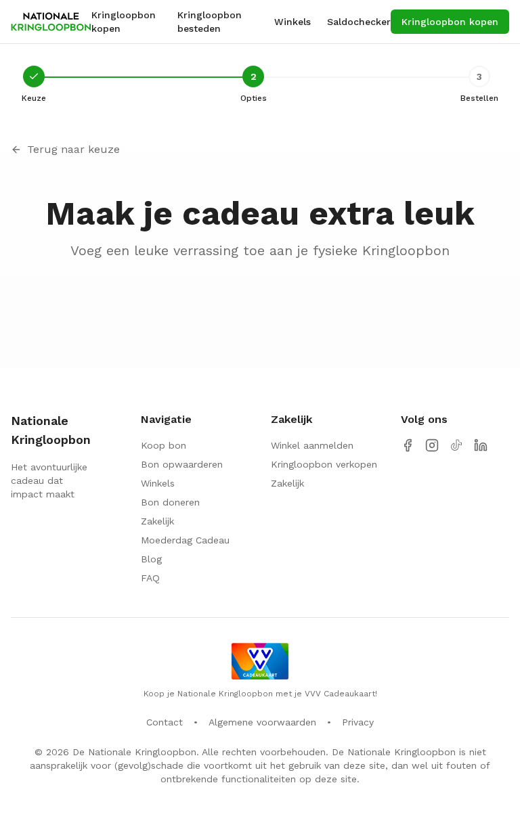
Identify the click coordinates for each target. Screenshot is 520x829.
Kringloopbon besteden (209, 21)
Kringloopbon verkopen (324, 464)
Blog (151, 559)
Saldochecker (359, 21)
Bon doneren (170, 502)
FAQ (150, 578)
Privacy (358, 722)
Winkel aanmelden (312, 445)
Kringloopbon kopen (123, 21)
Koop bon (163, 445)
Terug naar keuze (73, 149)
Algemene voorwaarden (262, 722)
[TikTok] (456, 445)
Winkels (292, 21)
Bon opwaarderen (182, 464)
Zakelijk (157, 521)
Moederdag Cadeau (185, 540)
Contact (164, 722)
